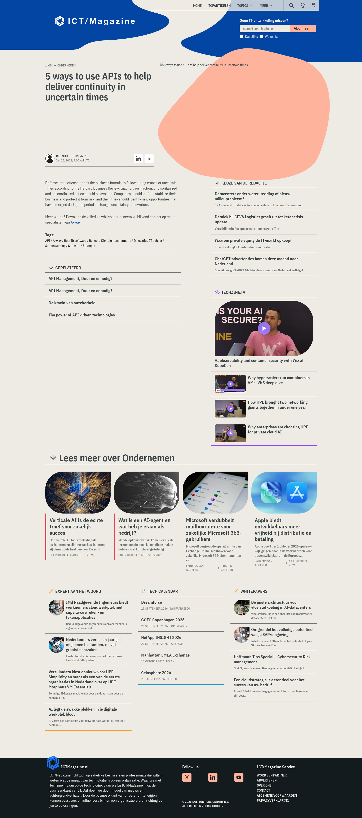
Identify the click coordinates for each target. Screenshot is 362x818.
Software (74, 245)
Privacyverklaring (273, 800)
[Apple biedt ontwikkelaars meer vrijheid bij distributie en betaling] (284, 493)
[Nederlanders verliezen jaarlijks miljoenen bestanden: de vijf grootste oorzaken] (56, 649)
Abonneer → (304, 28)
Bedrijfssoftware (75, 240)
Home (197, 5)
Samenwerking (55, 245)
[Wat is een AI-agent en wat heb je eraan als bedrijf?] (146, 493)
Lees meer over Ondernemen (117, 458)
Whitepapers (253, 591)
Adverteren (267, 780)
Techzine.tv (233, 292)
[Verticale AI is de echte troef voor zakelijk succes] (78, 493)
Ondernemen (66, 65)
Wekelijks (271, 36)
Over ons (264, 785)
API (47, 240)
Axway (75, 222)
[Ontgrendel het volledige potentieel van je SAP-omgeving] (242, 637)
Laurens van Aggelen (195, 568)
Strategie (89, 245)
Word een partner (272, 775)
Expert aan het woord (78, 591)
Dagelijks (251, 36)
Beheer (94, 240)
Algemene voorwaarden (277, 795)
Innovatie (140, 240)
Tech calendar (163, 591)
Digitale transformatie (116, 240)
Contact (263, 790)
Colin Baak (57, 555)
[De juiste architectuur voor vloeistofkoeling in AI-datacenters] (242, 610)
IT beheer (155, 240)
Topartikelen (219, 5)
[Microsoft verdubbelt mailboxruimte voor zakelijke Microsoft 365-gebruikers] (215, 493)
